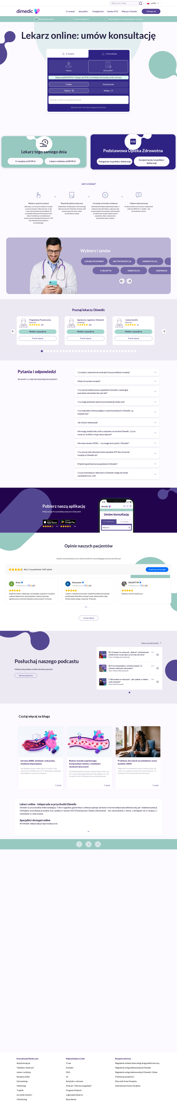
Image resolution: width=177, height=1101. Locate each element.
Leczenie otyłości (24, 1095)
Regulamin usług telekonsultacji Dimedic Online (136, 1072)
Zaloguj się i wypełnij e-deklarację (114, 161)
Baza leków (71, 1099)
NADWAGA (161, 270)
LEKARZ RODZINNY (94, 261)
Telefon (67, 90)
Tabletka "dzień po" (25, 1067)
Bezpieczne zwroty (46, 19)
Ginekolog (21, 1085)
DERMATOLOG (150, 261)
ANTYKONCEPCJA (122, 261)
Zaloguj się (151, 11)
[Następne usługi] (129, 281)
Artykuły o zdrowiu (74, 1081)
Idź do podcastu (26, 675)
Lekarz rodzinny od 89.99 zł (62, 161)
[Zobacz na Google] (11, 583)
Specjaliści (83, 11)
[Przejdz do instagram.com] (98, 844)
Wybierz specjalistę (37, 331)
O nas (68, 1063)
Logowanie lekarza (74, 1095)
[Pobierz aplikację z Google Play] (68, 521)
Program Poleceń (74, 1090)
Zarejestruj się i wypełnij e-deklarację (152, 161)
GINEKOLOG (134, 270)
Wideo (107, 90)
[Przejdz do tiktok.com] (88, 844)
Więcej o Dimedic (129, 11)
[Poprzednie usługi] (122, 281)
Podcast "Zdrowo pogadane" (79, 1085)
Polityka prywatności (124, 1076)
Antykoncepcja (23, 1063)
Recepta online (23, 1076)
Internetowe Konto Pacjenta (127, 1085)
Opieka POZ (112, 11)
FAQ (68, 1072)
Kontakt (69, 1067)
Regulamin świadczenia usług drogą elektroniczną (137, 1063)
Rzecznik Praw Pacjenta (126, 1081)
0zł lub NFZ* (108, 70)
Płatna (68, 70)
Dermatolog (22, 1081)
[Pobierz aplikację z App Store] (50, 522)
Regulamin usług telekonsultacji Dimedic (133, 1067)
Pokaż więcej (37, 338)
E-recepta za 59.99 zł (25, 161)
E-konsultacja (111, 54)
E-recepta (70, 11)
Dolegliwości (98, 11)
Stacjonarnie (108, 84)
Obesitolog (22, 1099)
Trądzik (20, 1090)
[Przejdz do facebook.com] (79, 844)
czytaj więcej (88, 618)
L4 (67, 1076)
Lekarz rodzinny (24, 1072)
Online (69, 84)
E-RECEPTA (105, 270)
